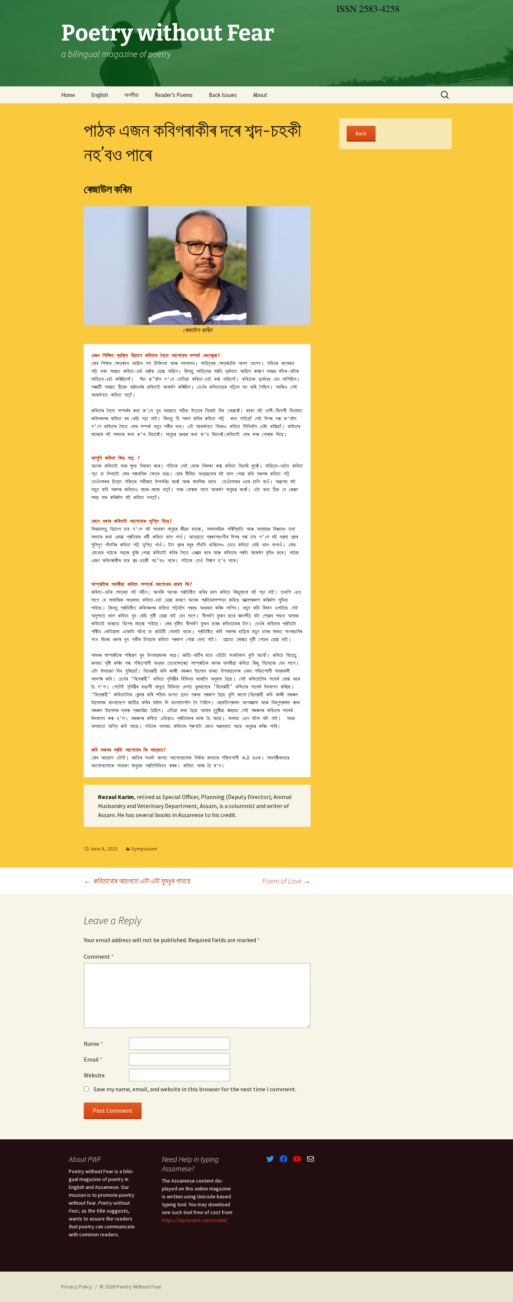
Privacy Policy (76, 1286)
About (260, 94)
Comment (99, 956)
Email (93, 1059)
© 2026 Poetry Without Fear (130, 1286)
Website (94, 1075)
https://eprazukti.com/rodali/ (195, 1220)
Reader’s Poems (174, 94)
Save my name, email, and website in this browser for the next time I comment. (195, 1089)
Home (68, 94)
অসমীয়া (131, 94)
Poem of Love (286, 880)
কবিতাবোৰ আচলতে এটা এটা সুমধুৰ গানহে (137, 880)
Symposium (144, 848)
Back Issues (223, 94)
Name (93, 1043)
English (99, 94)
